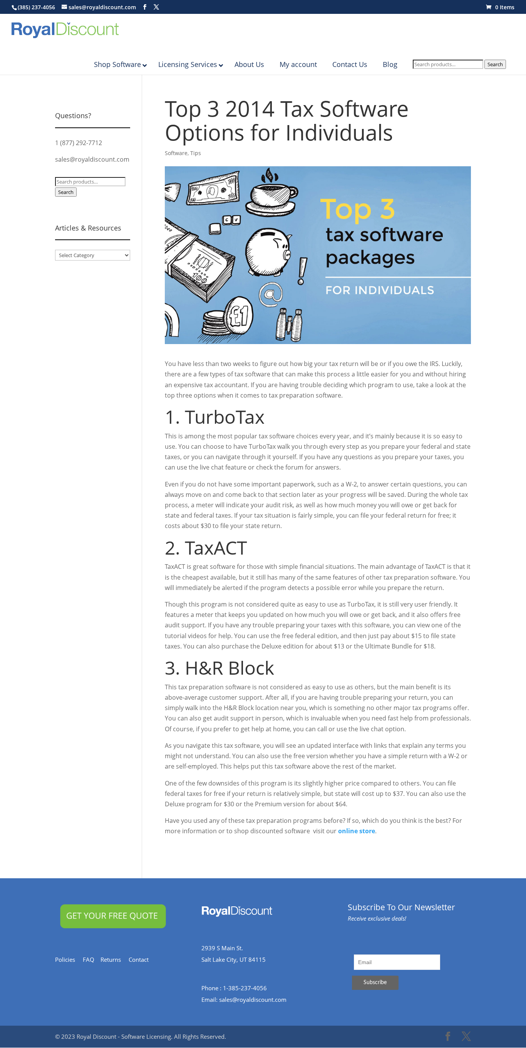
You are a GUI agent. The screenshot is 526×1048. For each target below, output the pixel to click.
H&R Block (229, 667)
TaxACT (216, 547)
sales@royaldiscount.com (92, 159)
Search (495, 64)
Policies (69, 959)
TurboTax (225, 416)
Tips (195, 153)
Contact (142, 959)
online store (356, 831)
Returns (115, 959)
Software (176, 153)
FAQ (92, 959)
